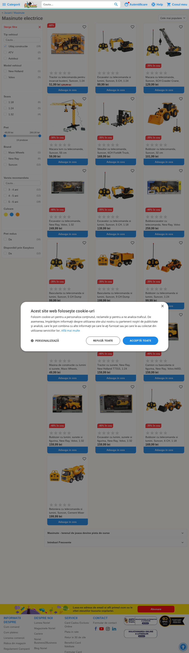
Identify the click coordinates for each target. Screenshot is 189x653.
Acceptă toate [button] (140, 340)
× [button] (162, 306)
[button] (45, 341)
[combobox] (81, 4)
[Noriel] (31, 4)
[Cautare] (116, 4)
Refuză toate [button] (103, 340)
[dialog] (94, 326)
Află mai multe (70, 330)
